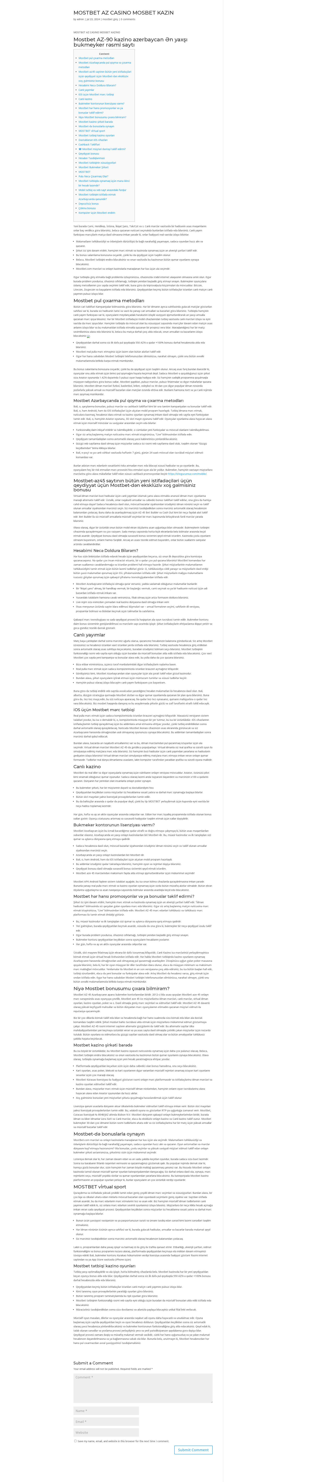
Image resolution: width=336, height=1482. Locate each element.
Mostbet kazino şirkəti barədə (96, 121)
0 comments (128, 19)
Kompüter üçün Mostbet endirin (97, 212)
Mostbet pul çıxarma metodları (96, 58)
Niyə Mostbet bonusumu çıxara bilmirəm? (102, 117)
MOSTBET (84, 171)
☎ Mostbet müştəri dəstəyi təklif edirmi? (102, 149)
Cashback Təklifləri (89, 144)
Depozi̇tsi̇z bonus (89, 203)
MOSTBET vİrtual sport (92, 130)
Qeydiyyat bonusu (89, 153)
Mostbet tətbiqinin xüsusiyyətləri (97, 162)
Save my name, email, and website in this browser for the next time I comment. (123, 1441)
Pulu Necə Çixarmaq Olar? (93, 176)
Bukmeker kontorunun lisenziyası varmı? (101, 103)
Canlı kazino (85, 99)
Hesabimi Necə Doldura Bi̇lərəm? (97, 85)
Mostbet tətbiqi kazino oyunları (96, 135)
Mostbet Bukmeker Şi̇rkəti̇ (93, 167)
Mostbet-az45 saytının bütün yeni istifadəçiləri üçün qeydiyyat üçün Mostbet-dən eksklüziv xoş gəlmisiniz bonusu (105, 76)
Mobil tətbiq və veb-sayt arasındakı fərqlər (102, 190)
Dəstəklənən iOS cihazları (93, 140)
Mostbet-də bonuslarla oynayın (96, 126)
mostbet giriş (110, 19)
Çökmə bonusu (87, 208)
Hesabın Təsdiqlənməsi (92, 158)
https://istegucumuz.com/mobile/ (187, 473)
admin (80, 19)
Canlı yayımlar (86, 90)
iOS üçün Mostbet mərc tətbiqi (96, 94)
